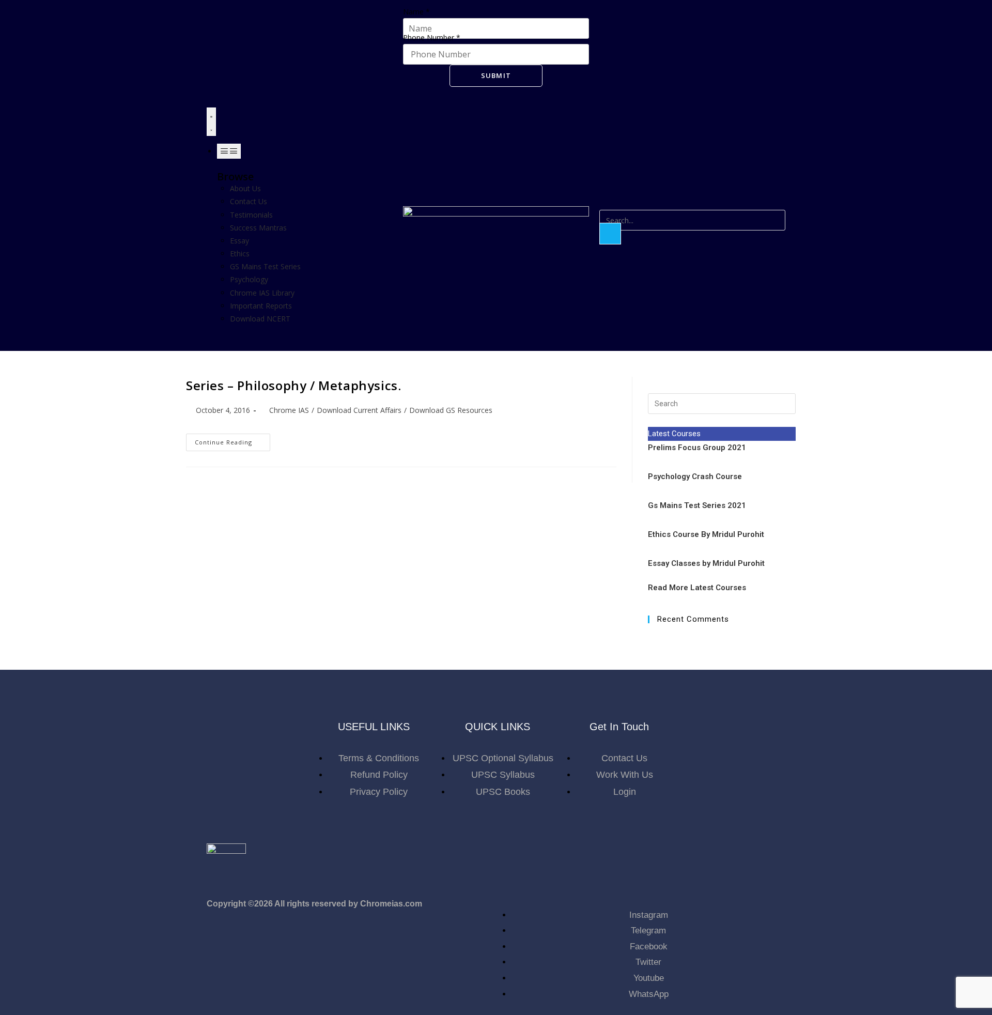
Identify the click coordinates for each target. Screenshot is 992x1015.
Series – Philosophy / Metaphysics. (293, 385)
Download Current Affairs (359, 410)
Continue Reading (232, 440)
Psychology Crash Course (695, 476)
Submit (496, 75)
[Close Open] (229, 151)
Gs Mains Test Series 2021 (697, 505)
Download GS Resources (450, 410)
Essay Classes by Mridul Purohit (706, 563)
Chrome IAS (289, 410)
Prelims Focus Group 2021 (698, 447)
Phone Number (431, 37)
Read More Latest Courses (697, 587)
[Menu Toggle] (211, 121)
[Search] (610, 233)
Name (416, 12)
